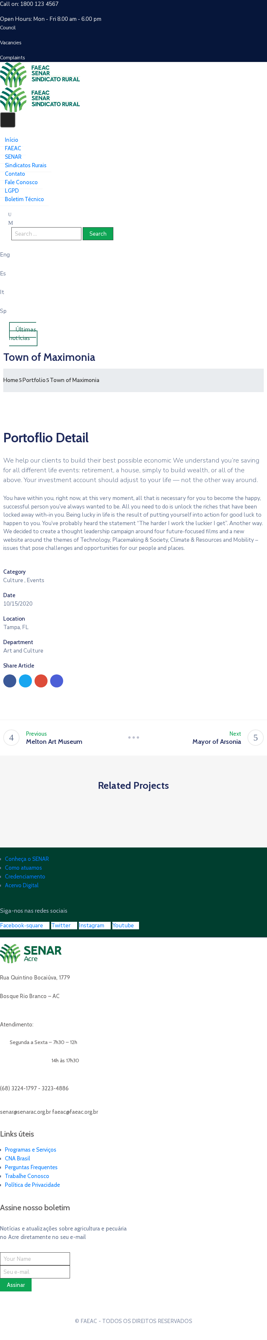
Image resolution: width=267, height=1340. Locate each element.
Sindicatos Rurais (26, 165)
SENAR (13, 157)
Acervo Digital (21, 885)
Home (10, 380)
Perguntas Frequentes (31, 1167)
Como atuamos (23, 867)
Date (9, 595)
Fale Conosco (21, 182)
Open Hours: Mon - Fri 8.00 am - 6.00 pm (50, 19)
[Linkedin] (56, 680)
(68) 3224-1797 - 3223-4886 (34, 1088)
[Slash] (133, 737)
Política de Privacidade (32, 1185)
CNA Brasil (17, 1158)
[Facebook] (9, 680)
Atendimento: (16, 1024)
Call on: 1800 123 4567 (29, 4)
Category (14, 571)
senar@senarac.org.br (49, 1112)
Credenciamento (25, 876)
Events (35, 580)
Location (14, 618)
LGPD (12, 190)
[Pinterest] (41, 680)
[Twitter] (25, 680)
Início (11, 140)
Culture (13, 580)
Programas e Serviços (30, 1149)
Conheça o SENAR (27, 859)
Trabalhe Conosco (27, 1176)
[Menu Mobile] (7, 119)
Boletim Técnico (24, 199)
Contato (15, 173)
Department (18, 642)
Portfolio (34, 380)
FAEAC (13, 148)
